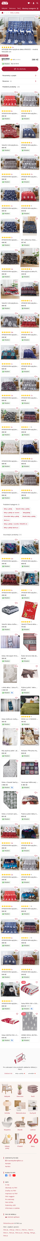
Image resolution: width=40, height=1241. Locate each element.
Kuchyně (33, 1113)
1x (31, 269)
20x (12, 558)
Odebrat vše (8, 1073)
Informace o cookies (12, 1208)
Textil (19, 8)
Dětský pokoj (7, 1147)
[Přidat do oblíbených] (17, 123)
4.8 (14, 59)
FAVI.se (11, 1233)
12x (12, 395)
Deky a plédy (14, 13)
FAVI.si (5, 1236)
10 (17, 92)
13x (12, 269)
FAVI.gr (32, 1233)
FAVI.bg (26, 1233)
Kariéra (7, 1166)
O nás (7, 1185)
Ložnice (32, 1130)
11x (12, 490)
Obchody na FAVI (11, 1188)
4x (11, 206)
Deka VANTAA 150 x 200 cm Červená (15, 1035)
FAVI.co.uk (19, 1233)
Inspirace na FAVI (11, 1193)
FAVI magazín (9, 1196)
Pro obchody (9, 1199)
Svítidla (7, 1113)
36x (12, 332)
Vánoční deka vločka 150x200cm (13, 624)
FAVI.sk (6, 1230)
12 (37, 282)
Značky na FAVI (10, 1190)
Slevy (33, 1146)
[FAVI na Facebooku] (6, 1175)
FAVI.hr (31, 1230)
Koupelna (7, 1130)
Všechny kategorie (29, 8)
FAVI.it (5, 1233)
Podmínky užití (10, 1205)
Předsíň (20, 1146)
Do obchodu (21, 69)
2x (13, 47)
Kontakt (8, 1163)
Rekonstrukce (21, 1113)
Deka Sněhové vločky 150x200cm (14, 719)
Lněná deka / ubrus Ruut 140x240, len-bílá (17, 687)
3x (11, 174)
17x (31, 174)
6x (11, 111)
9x (31, 300)
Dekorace (12, 8)
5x (11, 590)
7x (11, 237)
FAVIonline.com (8, 1223)
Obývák (19, 1130)
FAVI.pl (12, 1230)
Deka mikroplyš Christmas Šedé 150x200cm (18, 656)
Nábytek (4, 8)
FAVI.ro (18, 1230)
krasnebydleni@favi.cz (15, 1160)
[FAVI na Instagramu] (10, 1175)
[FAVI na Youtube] (14, 1175)
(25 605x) (17, 59)
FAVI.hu (24, 1230)
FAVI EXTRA (9, 1202)
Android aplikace (13, 1217)
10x (31, 332)
